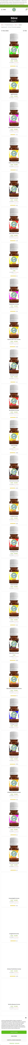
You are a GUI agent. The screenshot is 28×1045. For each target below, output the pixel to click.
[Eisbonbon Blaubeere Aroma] (14, 675)
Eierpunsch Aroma (14, 617)
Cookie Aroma (14, 516)
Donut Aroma (14, 584)
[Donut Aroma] (14, 571)
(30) (17, 523)
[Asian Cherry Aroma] (14, 149)
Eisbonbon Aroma (14, 653)
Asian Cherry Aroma (14, 162)
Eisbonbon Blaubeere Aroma (14, 688)
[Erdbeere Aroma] (14, 743)
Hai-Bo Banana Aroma (14, 1004)
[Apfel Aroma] (14, 81)
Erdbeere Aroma (14, 757)
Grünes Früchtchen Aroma (14, 969)
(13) (17, 240)
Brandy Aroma (14, 375)
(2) (16, 169)
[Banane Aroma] (14, 185)
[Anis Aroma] (14, 45)
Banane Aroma (14, 198)
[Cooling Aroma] (14, 538)
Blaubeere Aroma (14, 304)
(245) (17, 488)
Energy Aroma (14, 724)
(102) (17, 452)
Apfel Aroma (14, 94)
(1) (16, 134)
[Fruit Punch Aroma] (14, 850)
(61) (17, 205)
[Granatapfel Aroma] (14, 885)
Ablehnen (14, 1036)
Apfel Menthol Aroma (14, 127)
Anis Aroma (14, 59)
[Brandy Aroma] (14, 361)
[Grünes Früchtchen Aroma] (14, 956)
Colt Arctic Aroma (14, 481)
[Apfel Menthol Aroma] (14, 114)
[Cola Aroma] (14, 432)
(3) (16, 870)
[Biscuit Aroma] (14, 255)
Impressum (17, 1043)
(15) (17, 625)
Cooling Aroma (14, 551)
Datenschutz (11, 1043)
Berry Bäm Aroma (14, 233)
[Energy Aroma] (14, 710)
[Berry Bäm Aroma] (14, 220)
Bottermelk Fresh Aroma (14, 339)
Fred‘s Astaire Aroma (14, 827)
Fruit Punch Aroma (14, 863)
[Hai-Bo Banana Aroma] (14, 991)
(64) (17, 417)
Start (2, 24)
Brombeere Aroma (14, 410)
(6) (16, 382)
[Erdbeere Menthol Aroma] (14, 779)
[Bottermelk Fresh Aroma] (14, 326)
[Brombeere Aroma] (14, 397)
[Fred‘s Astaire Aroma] (14, 814)
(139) (17, 976)
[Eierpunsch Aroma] (14, 604)
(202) (17, 660)
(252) (17, 764)
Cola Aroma (14, 445)
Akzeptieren (14, 1032)
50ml (16, 24)
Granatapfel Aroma (14, 898)
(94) (17, 311)
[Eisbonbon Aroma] (14, 640)
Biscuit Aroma (14, 269)
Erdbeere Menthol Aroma (14, 792)
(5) (16, 695)
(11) (17, 799)
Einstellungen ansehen (14, 1040)
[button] (26, 1017)
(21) (17, 66)
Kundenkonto (21, 4)
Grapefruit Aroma (14, 933)
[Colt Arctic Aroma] (14, 467)
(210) (17, 346)
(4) (16, 276)
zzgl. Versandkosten (16, 62)
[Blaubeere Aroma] (14, 291)
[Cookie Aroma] (14, 503)
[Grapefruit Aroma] (14, 920)
